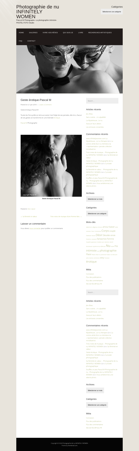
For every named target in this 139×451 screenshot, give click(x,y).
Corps (105, 230)
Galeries (33, 32)
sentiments (96, 258)
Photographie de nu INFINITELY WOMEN (37, 11)
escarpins (94, 239)
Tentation (106, 258)
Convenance (98, 231)
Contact (31, 41)
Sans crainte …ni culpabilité (96, 117)
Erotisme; (88, 239)
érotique (57, 118)
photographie (108, 250)
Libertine (106, 242)
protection (103, 254)
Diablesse (88, 235)
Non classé (31, 209)
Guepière (88, 242)
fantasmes (102, 238)
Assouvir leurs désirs (93, 124)
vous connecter (35, 228)
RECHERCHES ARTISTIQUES (100, 32)
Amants (100, 227)
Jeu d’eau (89, 114)
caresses (88, 231)
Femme (110, 238)
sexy (102, 257)
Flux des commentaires (94, 280)
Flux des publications (93, 277)
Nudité (112, 246)
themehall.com (72, 445)
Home (21, 32)
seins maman (89, 258)
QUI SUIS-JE (68, 32)
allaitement (89, 227)
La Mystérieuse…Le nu (94, 120)
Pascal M (24, 123)
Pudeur (108, 254)
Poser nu (98, 254)
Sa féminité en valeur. (29, 216)
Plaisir (88, 254)
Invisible (99, 242)
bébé (116, 227)
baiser (112, 226)
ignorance (94, 242)
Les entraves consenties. (95, 127)
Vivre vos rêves (50, 32)
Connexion (90, 274)
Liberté (111, 242)
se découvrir (114, 254)
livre (80, 32)
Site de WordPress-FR (94, 284)
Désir (99, 235)
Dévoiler (106, 235)
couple (112, 231)
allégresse (95, 227)
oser (98, 251)
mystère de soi (96, 246)
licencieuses (89, 246)
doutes (93, 235)
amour (106, 226)
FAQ (20, 41)
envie (113, 235)
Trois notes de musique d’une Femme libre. (66, 216)
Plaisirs (93, 254)
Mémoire (103, 246)
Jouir (103, 242)
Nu (108, 245)
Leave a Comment (45, 105)
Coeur (92, 231)
